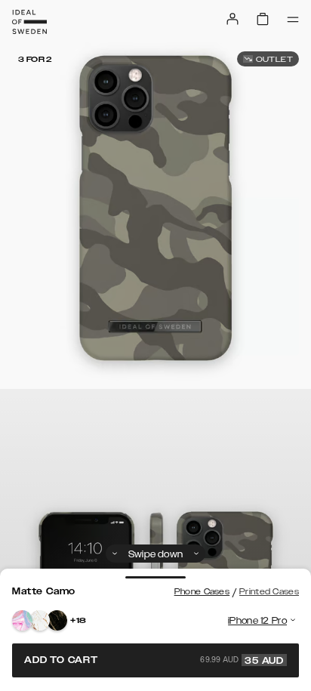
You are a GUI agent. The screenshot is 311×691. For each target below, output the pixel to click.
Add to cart (154, 660)
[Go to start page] (29, 22)
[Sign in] (232, 19)
